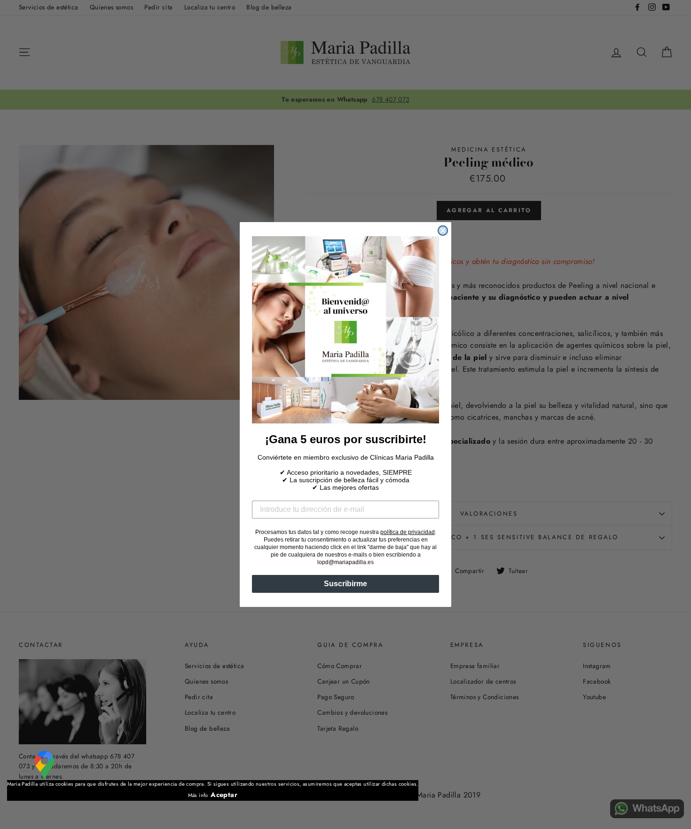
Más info (198, 795)
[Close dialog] (443, 230)
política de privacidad (407, 532)
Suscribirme (345, 584)
